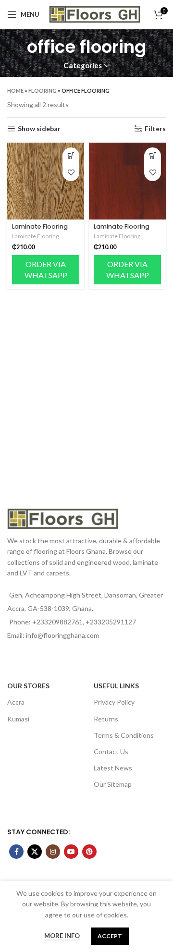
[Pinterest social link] (89, 851)
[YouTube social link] (71, 851)
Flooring (42, 90)
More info (62, 936)
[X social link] (34, 851)
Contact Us (111, 751)
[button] (70, 155)
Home (15, 90)
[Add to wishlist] (70, 172)
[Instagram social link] (53, 851)
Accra (16, 702)
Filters (155, 129)
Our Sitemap (113, 784)
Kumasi (18, 719)
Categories (82, 65)
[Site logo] (94, 14)
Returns (106, 719)
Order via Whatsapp (46, 269)
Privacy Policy (114, 702)
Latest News (113, 768)
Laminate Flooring (40, 226)
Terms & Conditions (124, 735)
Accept (110, 936)
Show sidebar (39, 129)
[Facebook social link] (16, 851)
